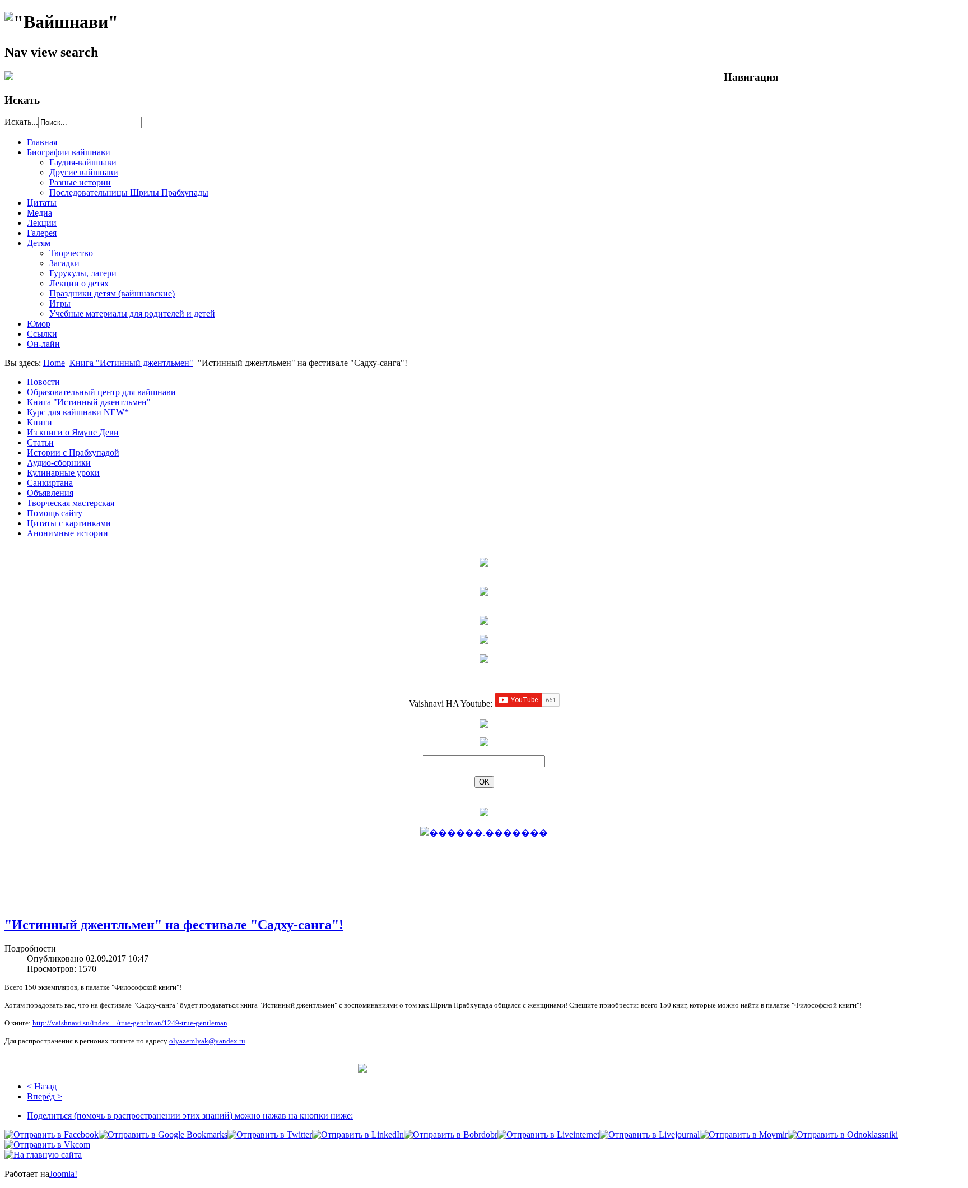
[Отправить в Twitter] (269, 1134)
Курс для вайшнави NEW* (78, 412)
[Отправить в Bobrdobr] (450, 1134)
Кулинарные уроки (63, 472)
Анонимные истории (67, 533)
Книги (39, 422)
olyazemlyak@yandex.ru (207, 1041)
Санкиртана (50, 483)
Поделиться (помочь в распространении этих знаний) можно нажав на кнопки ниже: (190, 1115)
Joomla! (63, 1173)
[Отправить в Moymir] (744, 1134)
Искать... (21, 122)
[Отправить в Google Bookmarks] (163, 1134)
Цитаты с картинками (69, 523)
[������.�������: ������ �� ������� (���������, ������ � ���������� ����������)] (484, 833)
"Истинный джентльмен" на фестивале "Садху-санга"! (173, 924)
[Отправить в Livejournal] (649, 1134)
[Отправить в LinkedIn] (358, 1134)
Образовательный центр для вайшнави (101, 392)
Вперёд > (44, 1096)
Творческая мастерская (70, 503)
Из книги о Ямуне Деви (73, 432)
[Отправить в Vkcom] (47, 1144)
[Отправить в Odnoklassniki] (843, 1134)
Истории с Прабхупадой (73, 452)
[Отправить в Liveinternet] (548, 1134)
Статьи (40, 442)
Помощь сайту (54, 513)
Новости (43, 382)
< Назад (42, 1086)
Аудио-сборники (59, 462)
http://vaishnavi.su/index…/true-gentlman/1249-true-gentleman (129, 1023)
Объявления (50, 493)
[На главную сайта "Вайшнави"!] (43, 1154)
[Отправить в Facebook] (51, 1134)
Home (54, 363)
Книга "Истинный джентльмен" (131, 363)
